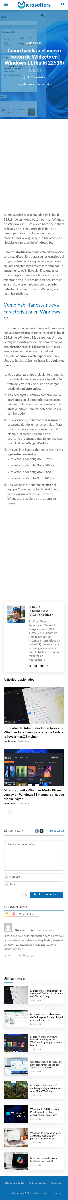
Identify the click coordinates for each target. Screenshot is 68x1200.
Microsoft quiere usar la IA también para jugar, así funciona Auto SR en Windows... (46, 1089)
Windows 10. (43, 242)
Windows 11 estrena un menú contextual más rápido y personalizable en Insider (45, 1136)
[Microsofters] (34, 5)
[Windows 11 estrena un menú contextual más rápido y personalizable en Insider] (16, 1137)
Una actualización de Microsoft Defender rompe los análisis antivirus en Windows (45, 1065)
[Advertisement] (34, 175)
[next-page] (11, 812)
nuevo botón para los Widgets (43, 219)
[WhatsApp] (39, 131)
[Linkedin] (48, 131)
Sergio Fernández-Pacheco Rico (34, 84)
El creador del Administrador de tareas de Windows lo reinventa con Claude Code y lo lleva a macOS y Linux (33, 732)
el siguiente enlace (28, 388)
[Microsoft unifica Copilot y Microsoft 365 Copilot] (16, 1161)
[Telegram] (56, 131)
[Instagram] (29, 665)
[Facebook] (23, 131)
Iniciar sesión (56, 831)
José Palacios (10, 741)
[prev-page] (6, 812)
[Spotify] (35, 665)
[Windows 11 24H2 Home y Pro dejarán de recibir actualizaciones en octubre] (16, 1114)
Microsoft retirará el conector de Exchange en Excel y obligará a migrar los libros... (46, 1017)
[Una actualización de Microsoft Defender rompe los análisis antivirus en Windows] (16, 1066)
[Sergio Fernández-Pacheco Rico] (16, 637)
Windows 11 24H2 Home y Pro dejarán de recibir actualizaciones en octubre (44, 1112)
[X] (31, 131)
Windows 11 (33, 42)
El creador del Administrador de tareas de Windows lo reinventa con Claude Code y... (46, 994)
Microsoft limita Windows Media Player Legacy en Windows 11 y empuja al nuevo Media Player (34, 795)
